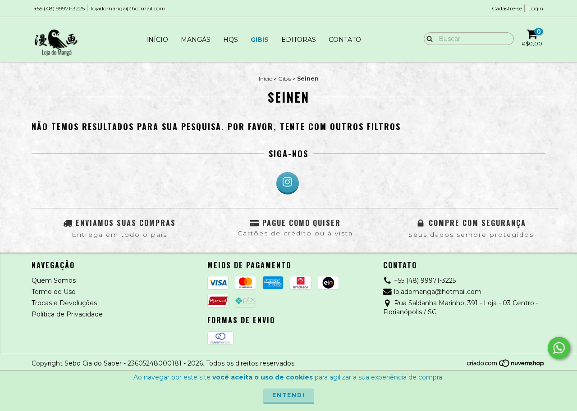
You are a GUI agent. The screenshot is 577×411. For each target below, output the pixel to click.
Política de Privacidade (67, 314)
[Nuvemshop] (506, 365)
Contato (345, 40)
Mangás (196, 40)
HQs (230, 40)
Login (535, 8)
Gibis (260, 40)
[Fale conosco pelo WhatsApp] (559, 348)
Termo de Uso (54, 292)
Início (157, 40)
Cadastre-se (507, 8)
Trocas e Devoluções (64, 303)
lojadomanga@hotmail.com (128, 8)
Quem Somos (54, 280)
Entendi (288, 395)
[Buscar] (427, 38)
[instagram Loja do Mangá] (287, 183)
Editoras (298, 40)
